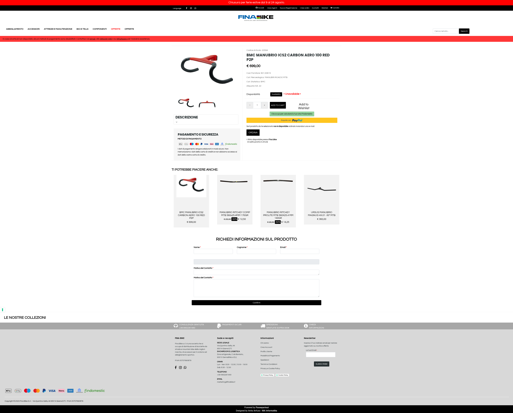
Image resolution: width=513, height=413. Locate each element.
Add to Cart (278, 105)
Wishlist (325, 8)
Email (283, 247)
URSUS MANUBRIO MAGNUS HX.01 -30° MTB (321, 214)
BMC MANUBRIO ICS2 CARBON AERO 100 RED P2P (191, 215)
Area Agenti (272, 8)
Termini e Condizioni (269, 364)
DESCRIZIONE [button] (205, 117)
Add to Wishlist (303, 106)
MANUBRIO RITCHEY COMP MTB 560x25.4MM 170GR (235, 214)
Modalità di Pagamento (270, 356)
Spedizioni (265, 360)
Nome (197, 247)
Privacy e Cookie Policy (270, 368)
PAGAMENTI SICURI (232, 325)
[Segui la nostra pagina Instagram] (191, 8)
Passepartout (262, 407)
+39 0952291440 (224, 375)
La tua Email (311, 350)
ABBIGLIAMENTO (14, 29)
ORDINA (253, 132)
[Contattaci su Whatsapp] (195, 8)
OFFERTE (115, 29)
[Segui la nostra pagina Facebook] (186, 8)
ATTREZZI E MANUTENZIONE (58, 29)
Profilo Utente (266, 351)
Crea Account (266, 347)
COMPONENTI (100, 29)
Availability (276, 94)
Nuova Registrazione (288, 8)
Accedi (261, 8)
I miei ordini (304, 8)
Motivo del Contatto (203, 268)
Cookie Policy (283, 375)
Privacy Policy (268, 375)
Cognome (242, 247)
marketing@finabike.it (226, 382)
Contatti (315, 8)
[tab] (206, 119)
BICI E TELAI (82, 29)
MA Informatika (269, 410)
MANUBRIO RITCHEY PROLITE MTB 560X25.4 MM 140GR (278, 215)
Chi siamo (265, 343)
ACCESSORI (34, 29)
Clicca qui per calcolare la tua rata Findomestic (291, 114)
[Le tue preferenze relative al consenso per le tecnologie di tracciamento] (2, 309)
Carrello (336, 8)
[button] (464, 31)
